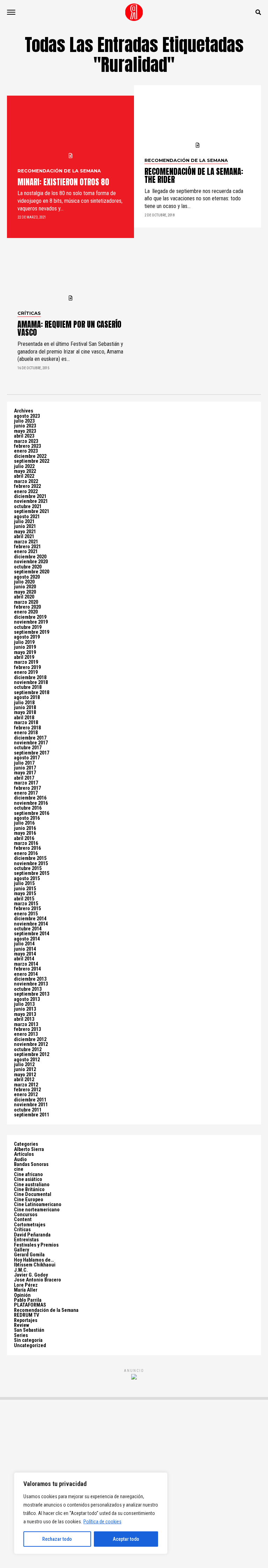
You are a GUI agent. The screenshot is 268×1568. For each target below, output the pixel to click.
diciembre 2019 (30, 617)
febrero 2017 (27, 788)
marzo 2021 (26, 542)
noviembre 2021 (31, 501)
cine (18, 1169)
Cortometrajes (29, 1225)
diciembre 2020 (30, 557)
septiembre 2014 (31, 934)
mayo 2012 (25, 1075)
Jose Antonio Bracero (37, 1280)
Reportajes (25, 1320)
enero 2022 (26, 492)
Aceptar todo (126, 1539)
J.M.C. (21, 1270)
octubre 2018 (28, 687)
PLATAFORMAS (30, 1305)
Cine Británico (29, 1189)
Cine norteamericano (37, 1210)
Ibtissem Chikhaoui (34, 1265)
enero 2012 (26, 1095)
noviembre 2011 (31, 1105)
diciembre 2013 (30, 979)
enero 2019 (26, 672)
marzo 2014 (26, 964)
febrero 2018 (27, 728)
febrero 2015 (27, 909)
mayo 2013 (25, 1014)
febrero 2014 (27, 969)
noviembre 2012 (31, 1044)
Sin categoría (28, 1340)
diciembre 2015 (30, 858)
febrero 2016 (27, 848)
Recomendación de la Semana (46, 1310)
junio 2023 (25, 426)
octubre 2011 (28, 1110)
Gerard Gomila (29, 1255)
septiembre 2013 (31, 994)
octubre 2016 (28, 808)
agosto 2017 (27, 758)
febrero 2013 (27, 1029)
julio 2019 (24, 642)
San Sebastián (29, 1330)
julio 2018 (24, 703)
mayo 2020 (25, 592)
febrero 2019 (27, 667)
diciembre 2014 (30, 919)
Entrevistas (26, 1240)
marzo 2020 (26, 602)
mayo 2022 (25, 471)
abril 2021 (24, 537)
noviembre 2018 (31, 682)
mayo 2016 (25, 833)
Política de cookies (102, 1521)
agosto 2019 (27, 637)
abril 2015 (24, 899)
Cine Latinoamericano (37, 1204)
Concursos (25, 1215)
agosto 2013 (27, 999)
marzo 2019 (26, 662)
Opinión (22, 1295)
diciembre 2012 (30, 1039)
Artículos (24, 1154)
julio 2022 (24, 466)
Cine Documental (32, 1194)
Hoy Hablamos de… (34, 1260)
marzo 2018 (26, 723)
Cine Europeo (28, 1200)
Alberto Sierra (29, 1149)
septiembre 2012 (31, 1054)
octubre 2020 (28, 567)
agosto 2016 (27, 818)
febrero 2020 (27, 607)
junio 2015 (25, 889)
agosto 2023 (27, 416)
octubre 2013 (28, 989)
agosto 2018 (27, 697)
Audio (20, 1159)
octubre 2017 (28, 748)
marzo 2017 (26, 783)
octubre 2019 (28, 627)
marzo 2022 (26, 481)
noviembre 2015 (31, 864)
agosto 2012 (27, 1060)
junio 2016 (25, 828)
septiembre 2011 (31, 1115)
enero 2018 (26, 733)
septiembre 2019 (31, 632)
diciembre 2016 (30, 798)
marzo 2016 (26, 843)
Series (21, 1335)
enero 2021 (26, 552)
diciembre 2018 (30, 678)
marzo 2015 (26, 904)
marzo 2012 (26, 1085)
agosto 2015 (27, 879)
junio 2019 (25, 647)
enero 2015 (26, 914)
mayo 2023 (25, 431)
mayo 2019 (25, 652)
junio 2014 (25, 949)
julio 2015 (24, 883)
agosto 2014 (27, 939)
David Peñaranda (32, 1235)
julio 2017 (24, 763)
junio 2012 (25, 1069)
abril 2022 (24, 476)
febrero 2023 (27, 446)
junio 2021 (25, 526)
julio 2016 (24, 823)
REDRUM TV (26, 1315)
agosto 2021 (27, 517)
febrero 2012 (27, 1090)
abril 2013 (24, 1019)
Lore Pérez (26, 1285)
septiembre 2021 (31, 511)
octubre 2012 (28, 1050)
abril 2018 (24, 718)
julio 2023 (24, 421)
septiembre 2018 (31, 693)
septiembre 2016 (31, 813)
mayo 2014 (25, 954)
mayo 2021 (25, 532)
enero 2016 (26, 853)
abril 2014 (24, 959)
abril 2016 (24, 838)
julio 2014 (24, 944)
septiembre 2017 (31, 753)
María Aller (25, 1290)
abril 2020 (24, 597)
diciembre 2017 (30, 738)
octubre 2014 (28, 929)
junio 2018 (25, 708)
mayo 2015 (25, 894)
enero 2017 (26, 793)
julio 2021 (24, 522)
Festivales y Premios (36, 1245)
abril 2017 (24, 778)
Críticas (22, 1230)
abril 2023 (24, 436)
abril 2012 (24, 1080)
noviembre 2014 (31, 924)
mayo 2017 (25, 773)
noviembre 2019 (31, 622)
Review (21, 1325)
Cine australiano (32, 1185)
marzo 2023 (26, 441)
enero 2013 (26, 1034)
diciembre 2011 (30, 1100)
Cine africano (28, 1174)
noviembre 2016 (31, 803)
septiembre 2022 (31, 461)
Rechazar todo (57, 1539)
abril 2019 (24, 657)
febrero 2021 (27, 547)
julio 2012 (24, 1065)
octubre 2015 (28, 868)
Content (23, 1220)
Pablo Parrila (28, 1300)
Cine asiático (28, 1179)
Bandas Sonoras (31, 1164)
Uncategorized (30, 1345)
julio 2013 (24, 1004)
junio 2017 (25, 768)
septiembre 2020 (31, 572)
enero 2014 (26, 974)
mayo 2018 (25, 712)
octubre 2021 (28, 507)
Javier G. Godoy (31, 1275)
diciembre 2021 (30, 496)
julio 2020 (24, 582)
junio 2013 (25, 1009)
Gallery (21, 1250)
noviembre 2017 (31, 743)
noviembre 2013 (31, 984)
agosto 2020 (27, 577)
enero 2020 (26, 612)
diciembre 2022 (30, 456)
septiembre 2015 (31, 873)
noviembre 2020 (31, 562)
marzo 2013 (26, 1024)
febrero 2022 (27, 486)
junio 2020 (25, 587)
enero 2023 (26, 451)
